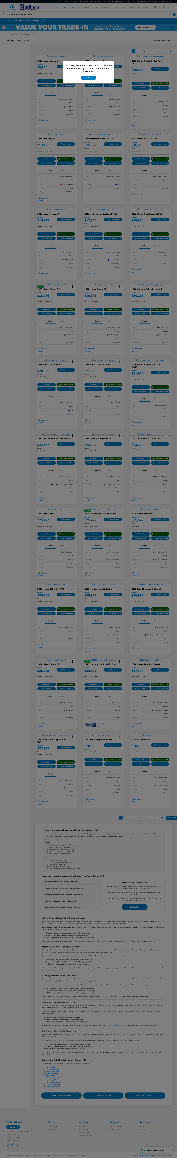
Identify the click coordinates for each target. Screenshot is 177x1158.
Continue (88, 78)
